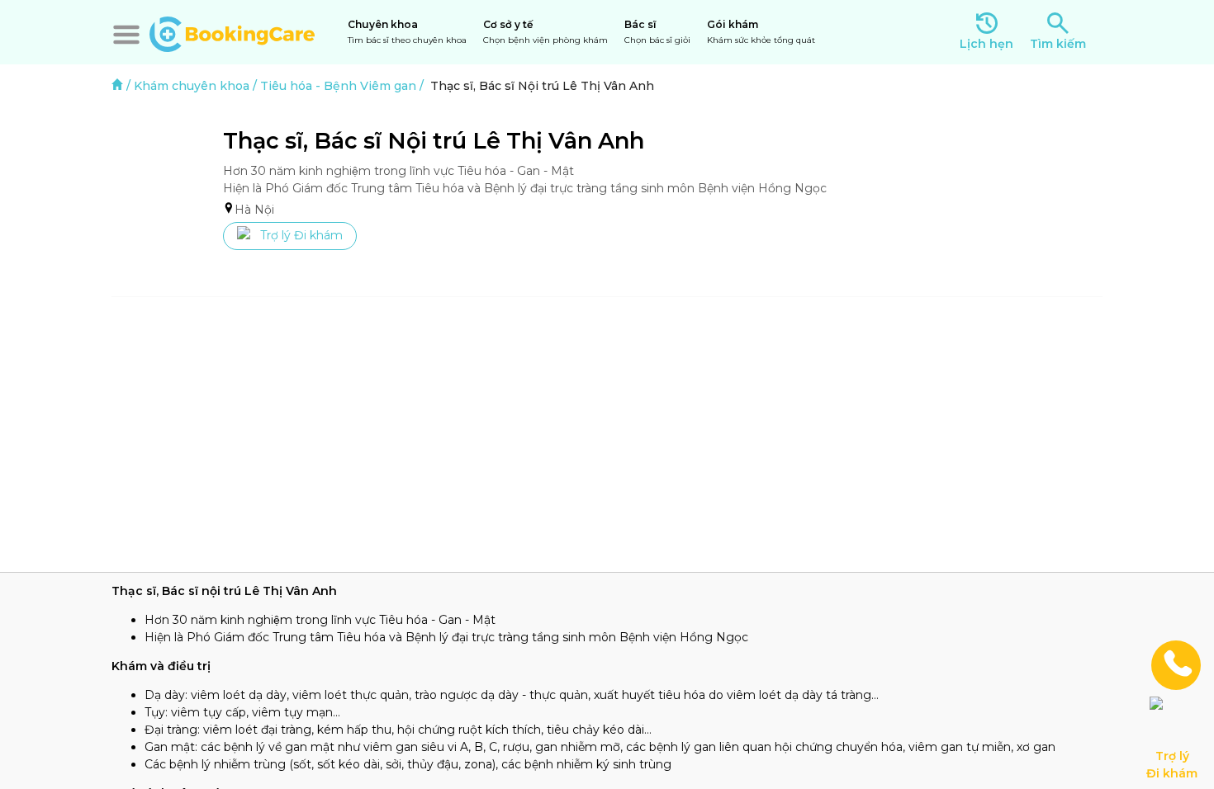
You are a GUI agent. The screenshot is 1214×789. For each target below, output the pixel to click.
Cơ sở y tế (545, 31)
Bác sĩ (657, 31)
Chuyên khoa (407, 31)
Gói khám (761, 31)
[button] (126, 35)
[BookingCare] (232, 32)
